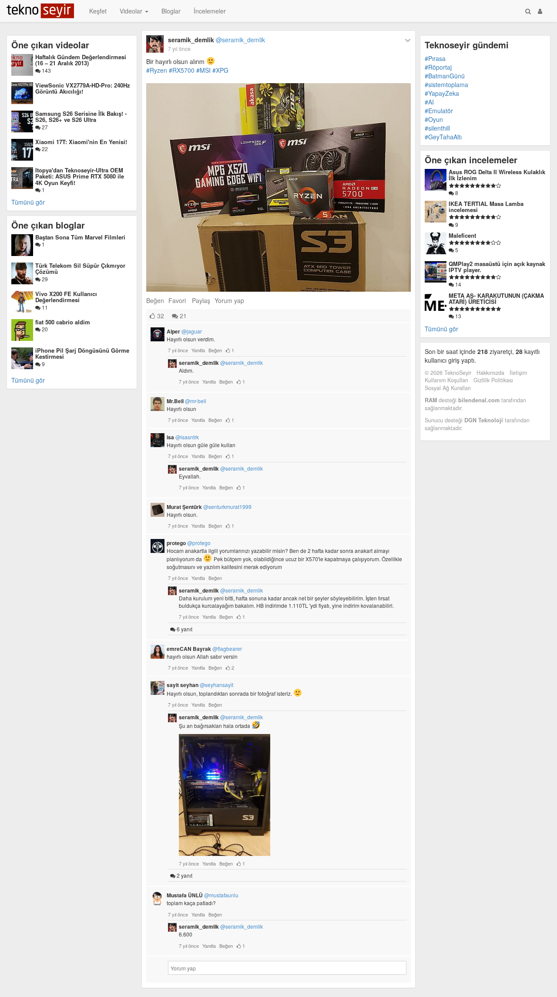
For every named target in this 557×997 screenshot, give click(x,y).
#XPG (220, 70)
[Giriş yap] (540, 11)
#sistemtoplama (446, 84)
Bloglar (171, 11)
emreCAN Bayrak (204, 649)
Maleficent (462, 235)
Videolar (132, 11)
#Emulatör (439, 110)
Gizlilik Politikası (493, 380)
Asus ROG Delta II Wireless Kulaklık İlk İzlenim (497, 175)
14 (457, 284)
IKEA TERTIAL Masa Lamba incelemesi (486, 206)
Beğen (155, 300)
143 (45, 70)
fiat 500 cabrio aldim (62, 322)
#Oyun (434, 119)
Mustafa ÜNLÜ (202, 895)
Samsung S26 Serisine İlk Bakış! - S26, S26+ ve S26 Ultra (81, 116)
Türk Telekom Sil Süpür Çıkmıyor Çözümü (80, 268)
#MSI (203, 70)
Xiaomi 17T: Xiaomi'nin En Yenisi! (81, 142)
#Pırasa (435, 58)
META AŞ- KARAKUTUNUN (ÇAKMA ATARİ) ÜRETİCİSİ (496, 298)
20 (44, 329)
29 (44, 279)
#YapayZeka (442, 93)
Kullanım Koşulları (446, 380)
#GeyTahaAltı (443, 136)
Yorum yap (229, 300)
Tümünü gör (28, 202)
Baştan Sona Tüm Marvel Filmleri (80, 237)
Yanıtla (198, 350)
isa (183, 437)
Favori (177, 300)
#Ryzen (156, 70)
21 (182, 315)
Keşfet (98, 11)
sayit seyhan (200, 685)
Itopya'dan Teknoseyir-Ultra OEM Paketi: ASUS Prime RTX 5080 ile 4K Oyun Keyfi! (79, 176)
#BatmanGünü (445, 75)
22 (44, 148)
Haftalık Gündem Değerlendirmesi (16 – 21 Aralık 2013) (80, 60)
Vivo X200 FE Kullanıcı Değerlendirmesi (66, 297)
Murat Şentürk (209, 507)
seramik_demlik (216, 39)
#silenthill (437, 128)
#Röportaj (438, 67)
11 (44, 307)
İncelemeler (210, 11)
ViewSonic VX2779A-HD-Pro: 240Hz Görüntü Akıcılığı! (82, 88)
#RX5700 (182, 70)
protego (189, 543)
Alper (184, 331)
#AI (429, 102)
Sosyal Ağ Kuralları (448, 388)
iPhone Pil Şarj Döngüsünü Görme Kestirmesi (82, 353)
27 (44, 127)
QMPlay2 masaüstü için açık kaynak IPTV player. (497, 266)
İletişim (518, 373)
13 (457, 316)
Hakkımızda (490, 373)
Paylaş (201, 300)
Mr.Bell (186, 401)
